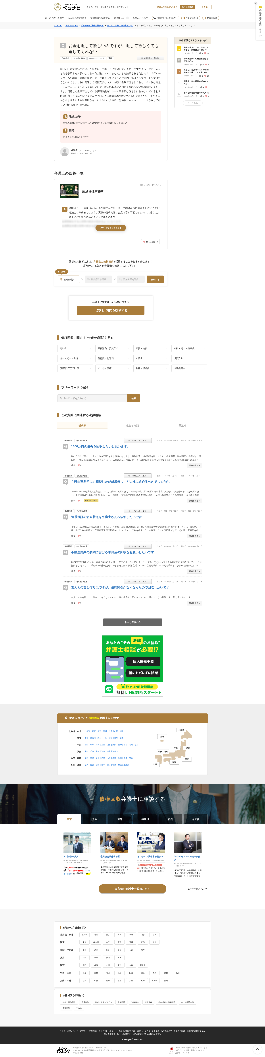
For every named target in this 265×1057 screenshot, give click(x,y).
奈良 (109, 751)
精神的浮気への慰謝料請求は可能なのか (196, 60)
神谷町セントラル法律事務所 (187, 858)
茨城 (110, 738)
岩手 (99, 731)
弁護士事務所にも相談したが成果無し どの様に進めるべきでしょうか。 (121, 481)
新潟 (114, 745)
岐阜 (92, 745)
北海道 (87, 731)
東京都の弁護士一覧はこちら (132, 888)
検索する (155, 279)
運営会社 (83, 1031)
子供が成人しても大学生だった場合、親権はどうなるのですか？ (196, 48)
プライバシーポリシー (107, 1031)
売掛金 (63, 348)
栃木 (121, 738)
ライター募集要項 (151, 1031)
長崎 (97, 765)
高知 (131, 758)
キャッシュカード (96, 58)
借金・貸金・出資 (69, 358)
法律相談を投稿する (100, 18)
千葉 (105, 738)
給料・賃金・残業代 (184, 348)
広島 (103, 758)
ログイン (205, 7)
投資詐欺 (178, 358)
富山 (125, 745)
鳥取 (86, 758)
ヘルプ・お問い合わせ (69, 1031)
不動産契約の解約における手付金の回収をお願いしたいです (112, 552)
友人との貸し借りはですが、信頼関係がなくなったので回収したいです (120, 587)
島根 (92, 758)
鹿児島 (121, 765)
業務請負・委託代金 (108, 348)
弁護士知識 (212, 18)
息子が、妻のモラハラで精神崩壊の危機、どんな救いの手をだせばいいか (196, 71)
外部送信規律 (179, 1031)
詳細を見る (193, 465)
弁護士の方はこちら (165, 7)
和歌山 (115, 751)
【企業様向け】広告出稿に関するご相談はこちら (141, 1034)
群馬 (116, 738)
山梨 (109, 745)
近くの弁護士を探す (54, 18)
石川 (131, 745)
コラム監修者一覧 (111, 1034)
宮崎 (114, 765)
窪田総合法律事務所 (110, 856)
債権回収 (65, 58)
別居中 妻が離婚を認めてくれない (196, 82)
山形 (116, 731)
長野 (120, 745)
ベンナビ (58, 25)
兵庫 (92, 751)
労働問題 (121, 1002)
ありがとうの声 (140, 18)
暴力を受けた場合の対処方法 (196, 93)
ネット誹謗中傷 (187, 1002)
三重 (103, 745)
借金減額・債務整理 (166, 1002)
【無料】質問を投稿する (111, 310)
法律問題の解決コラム (196, 1031)
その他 (79, 1008)
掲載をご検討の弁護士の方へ (131, 1031)
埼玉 (99, 738)
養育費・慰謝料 (106, 358)
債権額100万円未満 (69, 368)
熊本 (103, 765)
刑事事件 (135, 1002)
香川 (120, 758)
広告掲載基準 (166, 1031)
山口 (109, 758)
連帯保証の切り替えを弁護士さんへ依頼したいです (106, 517)
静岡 (97, 745)
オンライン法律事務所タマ (150, 856)
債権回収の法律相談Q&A (92, 25)
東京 (86, 738)
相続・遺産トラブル (103, 1002)
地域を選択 (69, 279)
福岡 (86, 765)
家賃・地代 (141, 348)
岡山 (97, 758)
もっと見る (193, 103)
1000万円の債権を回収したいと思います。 (100, 446)
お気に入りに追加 (150, 58)
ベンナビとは (192, 18)
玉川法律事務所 (71, 856)
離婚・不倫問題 (69, 1002)
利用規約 (93, 1031)
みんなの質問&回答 (77, 18)
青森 (94, 731)
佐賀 (92, 765)
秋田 (110, 731)
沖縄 (127, 765)
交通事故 (85, 1002)
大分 (109, 765)
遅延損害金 (179, 368)
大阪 (86, 751)
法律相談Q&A (71, 25)
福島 (121, 731)
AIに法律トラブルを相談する (167, 18)
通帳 (110, 58)
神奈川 (93, 738)
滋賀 (103, 751)
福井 (136, 745)
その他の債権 (79, 58)
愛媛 (125, 758)
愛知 (86, 745)
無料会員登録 (187, 7)
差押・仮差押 (143, 368)
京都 (97, 751)
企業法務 (66, 1008)
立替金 (139, 358)
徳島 (114, 758)
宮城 (105, 731)
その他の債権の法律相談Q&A (120, 25)
